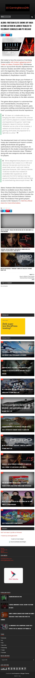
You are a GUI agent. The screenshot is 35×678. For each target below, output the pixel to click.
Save (8, 34)
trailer (8, 208)
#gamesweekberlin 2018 (15, 596)
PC (2, 640)
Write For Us (4, 552)
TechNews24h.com (6, 559)
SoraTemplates (16, 673)
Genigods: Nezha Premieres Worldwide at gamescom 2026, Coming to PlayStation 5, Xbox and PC (15, 250)
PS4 (2, 642)
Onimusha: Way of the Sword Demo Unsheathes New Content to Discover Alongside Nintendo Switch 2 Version (16, 371)
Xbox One (4, 645)
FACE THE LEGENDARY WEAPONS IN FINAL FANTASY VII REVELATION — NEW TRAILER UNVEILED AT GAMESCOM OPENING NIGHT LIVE (15, 408)
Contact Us (4, 550)
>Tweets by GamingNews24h (9, 536)
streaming (4, 647)
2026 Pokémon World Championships (12, 523)
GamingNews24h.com (7, 560)
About (2, 551)
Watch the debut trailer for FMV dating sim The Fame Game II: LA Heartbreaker (17, 230)
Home (2, 548)
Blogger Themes (25, 673)
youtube (4, 652)
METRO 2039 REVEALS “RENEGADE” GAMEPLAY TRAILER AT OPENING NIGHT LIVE (16, 269)
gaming (4, 208)
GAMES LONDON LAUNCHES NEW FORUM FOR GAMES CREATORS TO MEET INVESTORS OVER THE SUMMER (17, 617)
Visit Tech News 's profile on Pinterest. (11, 532)
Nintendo (4, 638)
